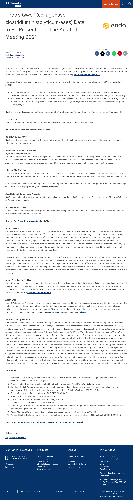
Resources (104, 461)
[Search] (129, 4)
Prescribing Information (29, 220)
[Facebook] (10, 467)
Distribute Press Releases (47, 464)
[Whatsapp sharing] (114, 53)
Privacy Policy (24, 491)
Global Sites (73, 468)
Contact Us (10, 464)
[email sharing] (125, 53)
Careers (71, 461)
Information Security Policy (43, 491)
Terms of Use (10, 491)
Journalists (104, 466)
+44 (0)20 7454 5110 (16, 456)
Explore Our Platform (45, 456)
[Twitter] (13, 467)
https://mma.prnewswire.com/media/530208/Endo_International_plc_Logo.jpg (48, 422)
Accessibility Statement (77, 464)
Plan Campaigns (43, 458)
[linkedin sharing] (108, 53)
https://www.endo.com (15, 437)
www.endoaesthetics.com (39, 292)
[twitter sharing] (102, 53)
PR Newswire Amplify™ (109, 458)
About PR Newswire (76, 456)
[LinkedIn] (6, 467)
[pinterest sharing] (119, 53)
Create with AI (42, 461)
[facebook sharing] (97, 53)
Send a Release (111, 3)
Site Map (59, 491)
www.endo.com (52, 312)
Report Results (43, 466)
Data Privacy (105, 469)
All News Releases (107, 456)
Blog (102, 464)
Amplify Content (43, 469)
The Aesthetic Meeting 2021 (87, 74)
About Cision (73, 458)
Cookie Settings (78, 491)
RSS (67, 491)
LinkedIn (84, 312)
